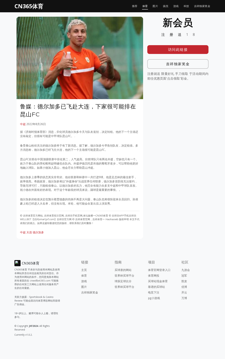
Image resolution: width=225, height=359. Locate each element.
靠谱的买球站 (156, 287)
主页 (84, 270)
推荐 (134, 6)
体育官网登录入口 (159, 270)
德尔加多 (38, 232)
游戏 (176, 6)
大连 (29, 232)
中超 (23, 124)
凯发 (184, 281)
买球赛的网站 (123, 270)
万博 (184, 298)
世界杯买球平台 (124, 275)
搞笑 (165, 6)
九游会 (185, 270)
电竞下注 (153, 292)
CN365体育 (28, 6)
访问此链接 (178, 49)
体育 (145, 6)
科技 (186, 6)
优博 (184, 287)
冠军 (184, 275)
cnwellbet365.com (40, 280)
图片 (155, 6)
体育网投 (153, 275)
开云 (184, 292)
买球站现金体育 (158, 281)
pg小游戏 (154, 298)
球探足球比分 (123, 281)
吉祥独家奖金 (202, 6)
